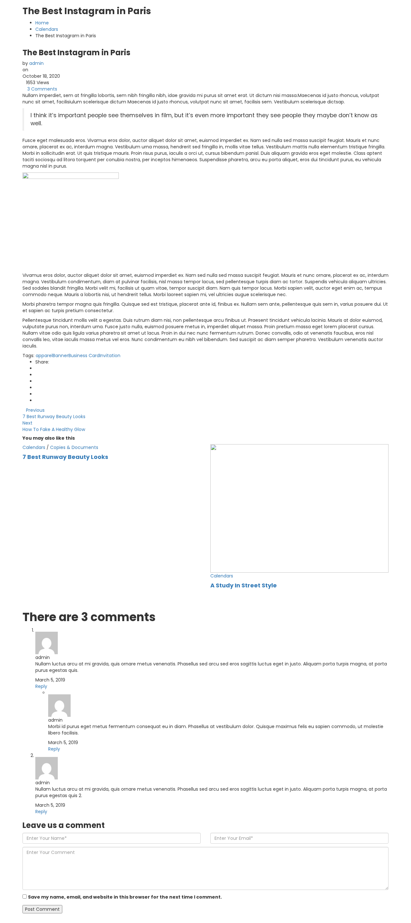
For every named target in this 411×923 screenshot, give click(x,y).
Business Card (84, 355)
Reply (41, 686)
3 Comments (42, 89)
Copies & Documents (74, 447)
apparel (44, 355)
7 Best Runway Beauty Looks (65, 457)
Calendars (46, 29)
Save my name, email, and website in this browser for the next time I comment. (125, 897)
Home (42, 23)
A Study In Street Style (243, 585)
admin (36, 63)
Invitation (110, 355)
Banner (60, 355)
